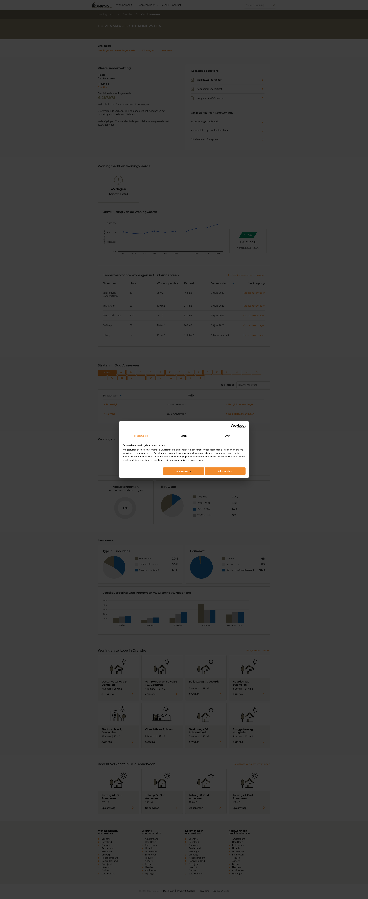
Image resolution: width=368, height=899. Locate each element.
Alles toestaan (225, 471)
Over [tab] (227, 436)
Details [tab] (184, 436)
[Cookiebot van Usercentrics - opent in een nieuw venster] (233, 426)
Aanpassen (182, 471)
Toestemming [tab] (141, 436)
